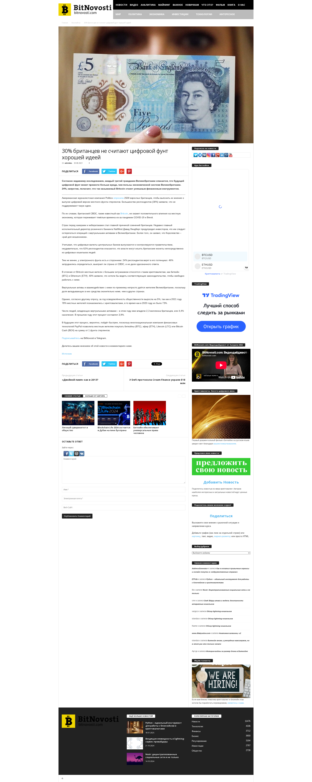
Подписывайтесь (71, 338)
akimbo (68, 163)
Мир (118, 14)
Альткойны (76, 23)
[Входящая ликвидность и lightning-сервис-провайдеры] (135, 743)
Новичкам (192, 4)
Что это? (207, 4)
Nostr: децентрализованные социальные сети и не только (162, 756)
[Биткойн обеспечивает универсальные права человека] (149, 413)
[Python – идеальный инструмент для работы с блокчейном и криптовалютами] (135, 727)
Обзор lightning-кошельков (219, 611)
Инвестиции (180, 14)
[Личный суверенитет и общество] (78, 413)
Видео (134, 4)
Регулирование (199, 741)
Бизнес (195, 736)
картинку (196, 536)
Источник (67, 353)
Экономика (156, 14)
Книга (231, 4)
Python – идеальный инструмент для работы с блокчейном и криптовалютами (163, 725)
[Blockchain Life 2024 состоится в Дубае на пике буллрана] (114, 413)
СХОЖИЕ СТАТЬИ (72, 396)
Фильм (220, 4)
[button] (248, 14)
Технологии (204, 14)
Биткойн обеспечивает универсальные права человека (146, 430)
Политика (135, 14)
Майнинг (164, 4)
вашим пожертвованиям (225, 444)
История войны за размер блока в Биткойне (227, 651)
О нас (241, 4)
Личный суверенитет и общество (75, 429)
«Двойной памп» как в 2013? (80, 379)
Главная (65, 23)
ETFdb (195, 579)
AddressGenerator (200, 568)
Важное (178, 4)
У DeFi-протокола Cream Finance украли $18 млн (157, 381)
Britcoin (124, 213)
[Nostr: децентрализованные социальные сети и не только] (135, 759)
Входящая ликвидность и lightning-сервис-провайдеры (165, 740)
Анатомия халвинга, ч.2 (230, 633)
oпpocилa (118, 198)
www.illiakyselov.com (201, 633)
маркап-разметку (222, 536)
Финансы (196, 731)
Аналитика (148, 4)
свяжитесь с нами (236, 703)
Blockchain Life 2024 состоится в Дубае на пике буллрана (114, 429)
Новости (121, 4)
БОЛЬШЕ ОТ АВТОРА (95, 396)
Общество (197, 751)
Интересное (227, 14)
